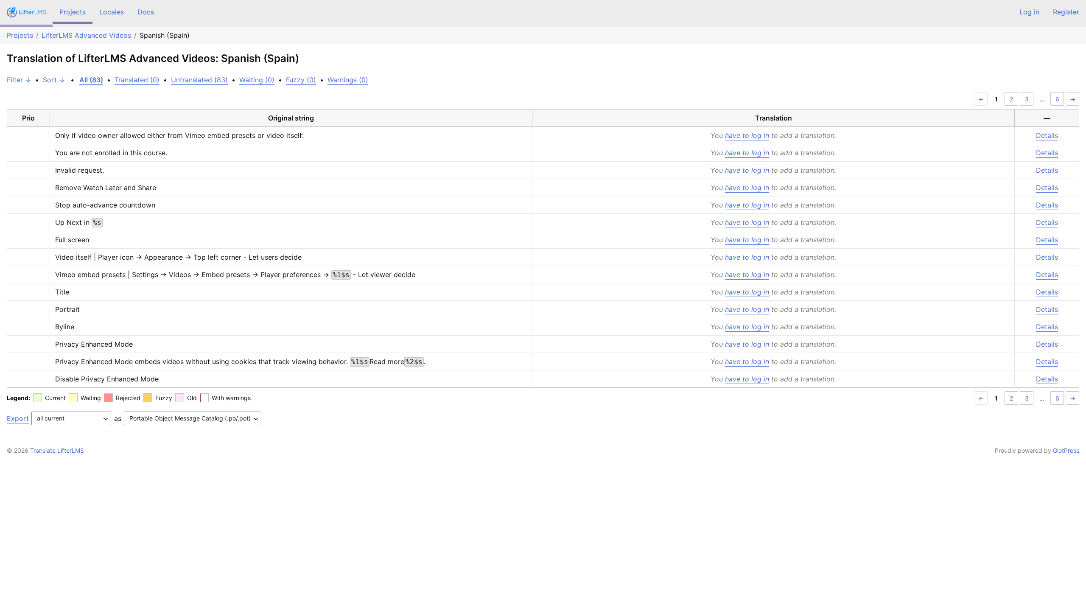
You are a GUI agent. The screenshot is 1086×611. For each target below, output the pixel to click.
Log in (1029, 12)
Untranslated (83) (199, 80)
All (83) (91, 80)
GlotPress (1066, 450)
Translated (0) (137, 80)
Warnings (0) (347, 80)
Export (18, 418)
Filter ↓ (19, 80)
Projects (72, 12)
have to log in (747, 135)
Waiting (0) (256, 80)
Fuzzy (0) (301, 80)
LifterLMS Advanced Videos (86, 35)
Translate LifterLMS (57, 450)
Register (1066, 12)
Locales (111, 12)
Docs (145, 12)
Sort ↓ (54, 80)
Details (1047, 135)
